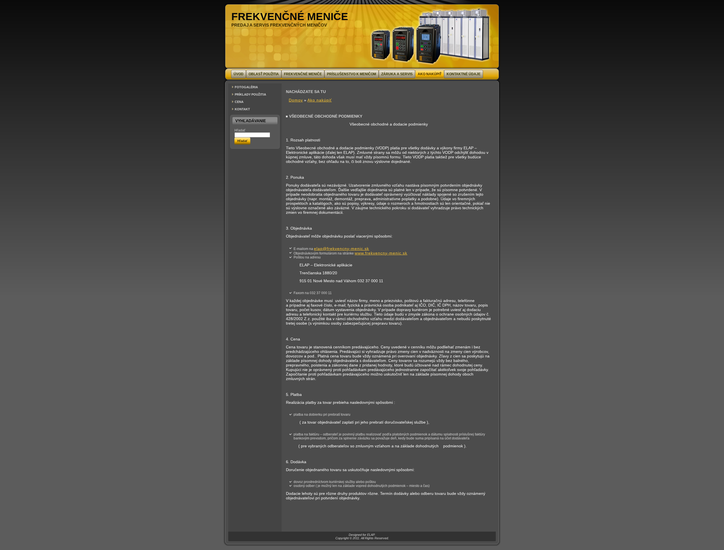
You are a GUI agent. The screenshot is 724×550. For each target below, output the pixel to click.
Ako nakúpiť (319, 100)
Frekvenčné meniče (289, 16)
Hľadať (239, 130)
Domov (296, 100)
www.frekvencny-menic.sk (381, 253)
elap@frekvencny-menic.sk (341, 248)
